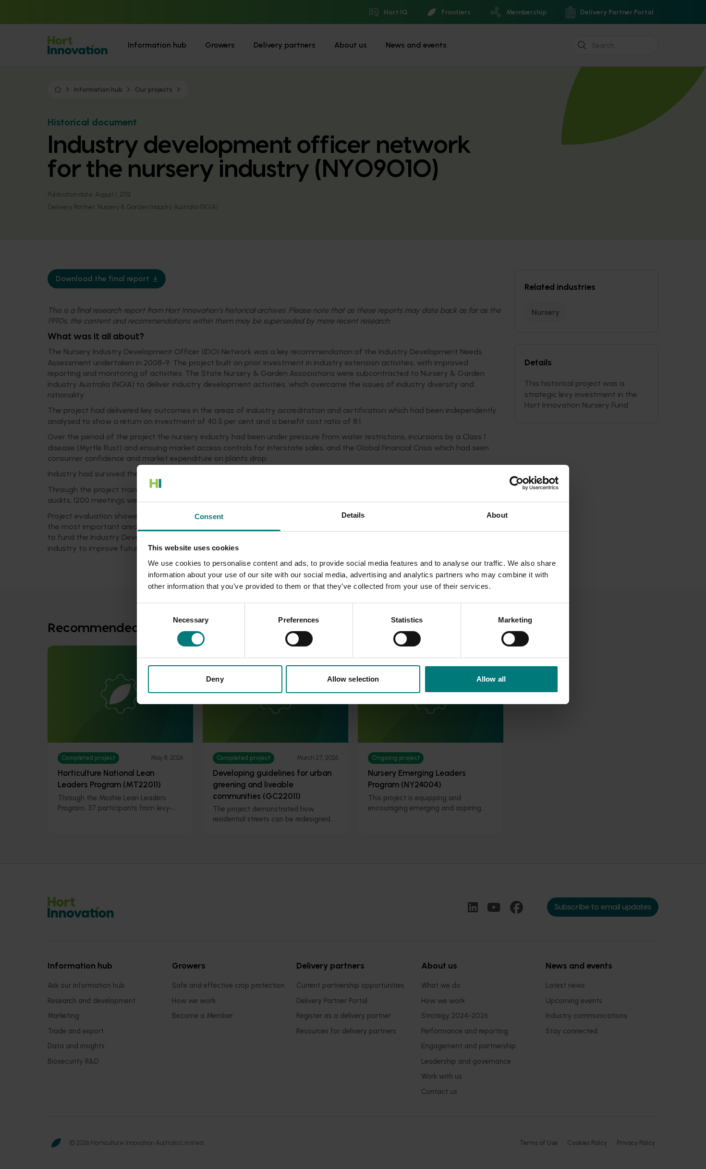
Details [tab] (353, 515)
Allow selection (353, 679)
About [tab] (497, 515)
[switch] (299, 639)
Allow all (491, 679)
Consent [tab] (209, 516)
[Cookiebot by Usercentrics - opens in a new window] (517, 483)
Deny (214, 679)
